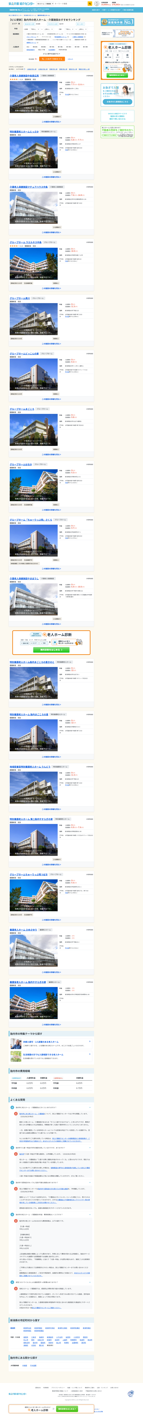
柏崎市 (41, 1337)
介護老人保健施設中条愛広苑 (24, 75)
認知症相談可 (31, 50)
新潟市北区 (27, 1328)
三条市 (33, 1337)
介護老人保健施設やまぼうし (24, 578)
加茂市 (68, 1337)
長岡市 (25, 1337)
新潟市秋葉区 (75, 1328)
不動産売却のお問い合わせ (94, 1391)
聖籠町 (43, 1342)
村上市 (25, 1340)
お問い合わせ (114, 1387)
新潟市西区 (27, 1331)
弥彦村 (50, 1342)
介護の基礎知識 (127, 10)
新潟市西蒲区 (39, 1331)
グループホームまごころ (22, 409)
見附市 (85, 1337)
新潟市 (13, 1328)
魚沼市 (90, 1340)
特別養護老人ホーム (61, 37)
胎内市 (21, 1154)
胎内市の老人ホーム (44, 15)
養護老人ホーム (31, 42)
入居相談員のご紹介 (77, 1391)
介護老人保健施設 (78, 37)
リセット (70, 59)
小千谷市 (59, 1337)
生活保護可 (51, 50)
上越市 (65, 1340)
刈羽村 (33, 1345)
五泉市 (57, 1340)
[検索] (90, 3)
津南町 (25, 1345)
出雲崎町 (75, 1342)
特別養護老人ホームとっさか (24, 131)
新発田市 (50, 1337)
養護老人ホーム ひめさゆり (23, 929)
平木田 (67, 94)
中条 (66, 150)
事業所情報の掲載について (60, 1391)
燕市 (32, 1340)
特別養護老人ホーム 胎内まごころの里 (29, 714)
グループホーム (31, 37)
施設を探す (96, 10)
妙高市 (49, 1340)
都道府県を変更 (29, 24)
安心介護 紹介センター (15, 15)
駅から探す (80, 24)
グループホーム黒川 (20, 298)
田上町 (58, 1342)
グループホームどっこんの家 (24, 353)
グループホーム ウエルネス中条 (26, 242)
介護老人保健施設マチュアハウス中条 (29, 186)
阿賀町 (66, 1342)
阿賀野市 (73, 1340)
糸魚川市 (41, 1340)
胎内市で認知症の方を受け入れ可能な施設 (53, 1189)
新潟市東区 (38, 1328)
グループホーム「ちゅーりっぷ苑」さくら (31, 519)
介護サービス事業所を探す (111, 10)
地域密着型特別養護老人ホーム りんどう (30, 766)
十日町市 (77, 1337)
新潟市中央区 (50, 1328)
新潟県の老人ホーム (30, 15)
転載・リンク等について (74, 1387)
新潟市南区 (87, 1328)
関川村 (41, 1345)
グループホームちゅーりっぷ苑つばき (29, 874)
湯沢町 (83, 1342)
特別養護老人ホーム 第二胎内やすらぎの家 (31, 819)
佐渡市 (82, 1340)
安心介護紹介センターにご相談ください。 (47, 1308)
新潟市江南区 (62, 1328)
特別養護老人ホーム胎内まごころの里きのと (32, 662)
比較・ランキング (102, 1387)
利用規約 (46, 1387)
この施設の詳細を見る (51, 121)
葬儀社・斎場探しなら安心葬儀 (95, 1411)
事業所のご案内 (89, 1387)
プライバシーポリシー (58, 1387)
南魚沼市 (26, 1342)
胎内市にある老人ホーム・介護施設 (31, 1114)
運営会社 (38, 1387)
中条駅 (24, 1365)
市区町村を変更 (53, 24)
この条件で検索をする (53, 59)
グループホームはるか (21, 464)
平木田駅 (33, 1365)
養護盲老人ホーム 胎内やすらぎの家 (28, 982)
